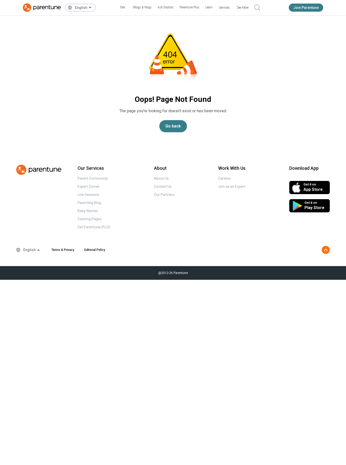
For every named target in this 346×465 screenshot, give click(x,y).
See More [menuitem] (242, 7)
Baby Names (88, 211)
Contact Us (162, 186)
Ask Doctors (166, 7)
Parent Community (93, 178)
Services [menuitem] (224, 7)
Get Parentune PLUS (94, 227)
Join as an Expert (231, 186)
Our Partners (164, 195)
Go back (173, 126)
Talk (122, 7)
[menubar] (83, 7)
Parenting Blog (89, 203)
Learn (209, 7)
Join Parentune (306, 8)
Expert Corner (89, 186)
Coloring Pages (90, 219)
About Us (161, 178)
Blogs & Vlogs (142, 7)
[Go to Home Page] (42, 7)
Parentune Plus (189, 7)
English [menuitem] (81, 8)
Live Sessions (88, 195)
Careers (224, 178)
